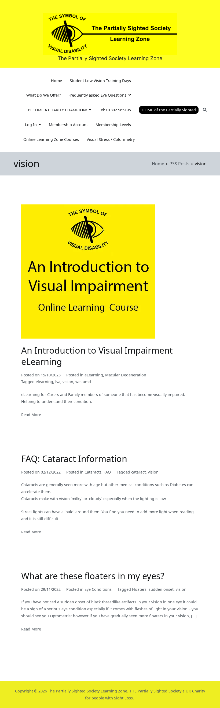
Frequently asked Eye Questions (97, 95)
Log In (31, 124)
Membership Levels (113, 124)
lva (57, 381)
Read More (31, 414)
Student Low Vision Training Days (100, 80)
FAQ (107, 472)
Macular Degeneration (125, 374)
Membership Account (68, 124)
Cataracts (93, 472)
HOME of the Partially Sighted (169, 109)
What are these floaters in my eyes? (92, 576)
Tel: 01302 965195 (115, 109)
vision (68, 381)
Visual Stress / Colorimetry (111, 139)
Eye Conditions (98, 589)
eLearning (94, 374)
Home (56, 80)
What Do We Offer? (43, 95)
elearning (44, 381)
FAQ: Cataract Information (74, 458)
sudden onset (161, 589)
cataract (138, 472)
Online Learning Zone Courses (51, 139)
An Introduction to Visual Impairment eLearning (97, 355)
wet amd (83, 381)
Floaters (139, 589)
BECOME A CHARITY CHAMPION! (57, 109)
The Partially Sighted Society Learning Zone (110, 58)
